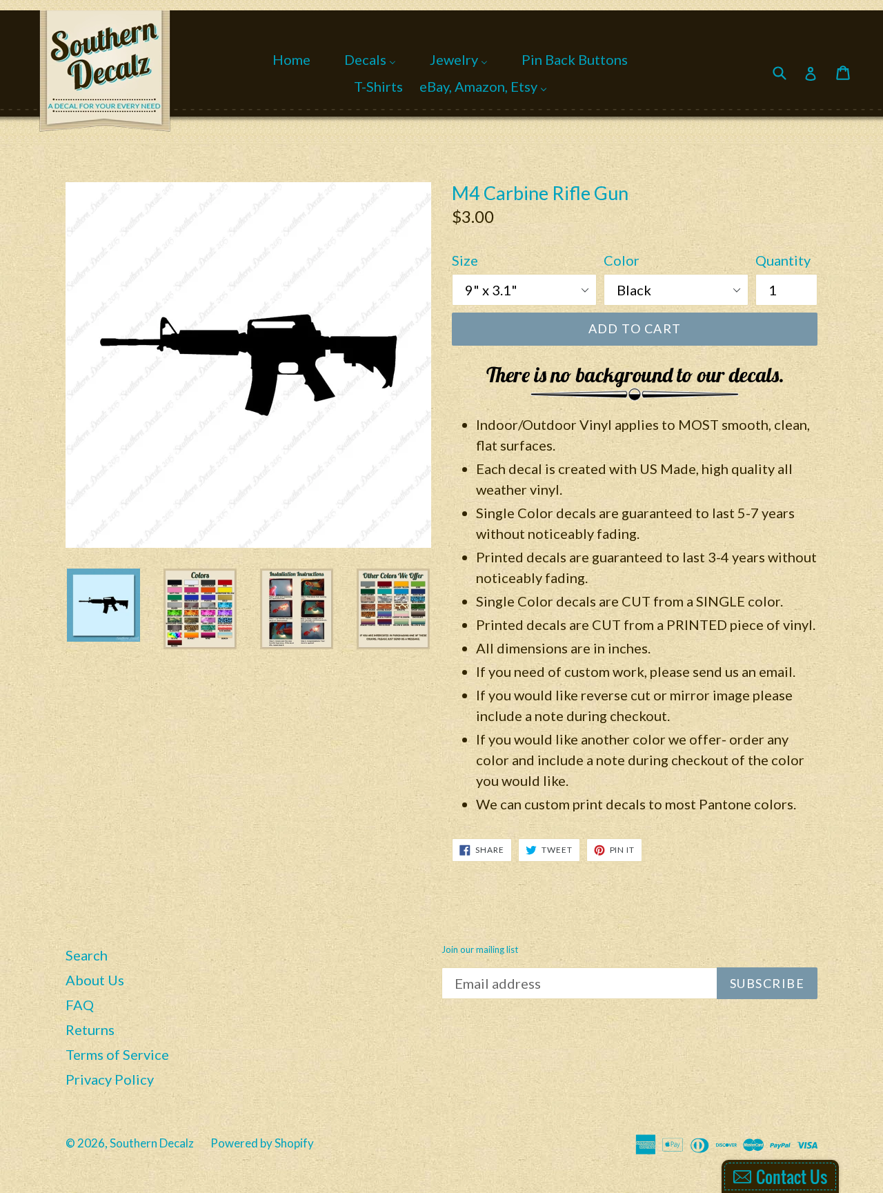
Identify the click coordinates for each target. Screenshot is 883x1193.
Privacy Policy (110, 1079)
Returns (90, 1029)
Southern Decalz (152, 1143)
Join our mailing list (480, 950)
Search (87, 955)
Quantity (783, 260)
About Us (95, 980)
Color (621, 260)
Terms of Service (117, 1054)
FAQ (80, 1004)
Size (465, 260)
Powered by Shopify (262, 1143)
